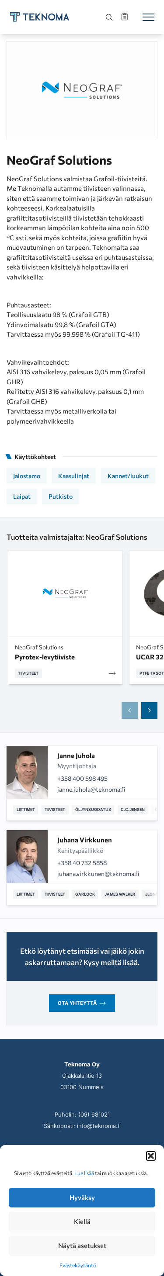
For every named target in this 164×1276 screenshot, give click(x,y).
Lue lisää (84, 1173)
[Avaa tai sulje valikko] (148, 17)
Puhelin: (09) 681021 (82, 1114)
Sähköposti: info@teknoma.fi (82, 1125)
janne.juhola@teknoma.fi (91, 789)
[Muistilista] (125, 17)
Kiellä (82, 1221)
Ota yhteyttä (77, 1003)
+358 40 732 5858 (82, 862)
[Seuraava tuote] (149, 710)
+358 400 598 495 (82, 778)
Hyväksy (82, 1197)
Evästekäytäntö (77, 1265)
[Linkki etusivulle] (39, 16)
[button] (151, 1156)
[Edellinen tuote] (130, 710)
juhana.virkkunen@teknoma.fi (98, 873)
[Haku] (109, 17)
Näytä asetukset (82, 1245)
